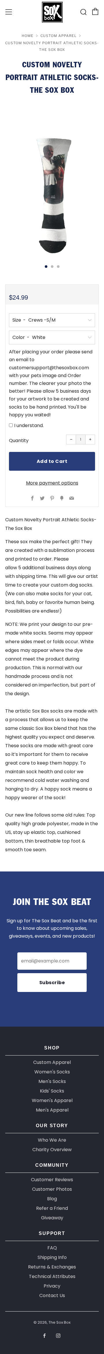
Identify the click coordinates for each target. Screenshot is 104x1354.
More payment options (52, 483)
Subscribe (52, 982)
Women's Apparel (52, 1100)
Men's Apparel (52, 1110)
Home (28, 36)
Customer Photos (52, 1189)
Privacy (52, 1286)
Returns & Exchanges (52, 1267)
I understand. (29, 425)
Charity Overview (52, 1149)
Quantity (19, 440)
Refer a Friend (52, 1208)
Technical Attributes (52, 1276)
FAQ (52, 1247)
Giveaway (52, 1217)
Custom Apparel (58, 36)
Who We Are (52, 1140)
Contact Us (52, 1295)
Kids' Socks (52, 1091)
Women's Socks (52, 1072)
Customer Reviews (52, 1179)
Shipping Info (52, 1257)
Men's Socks (52, 1081)
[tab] (46, 266)
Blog (52, 1198)
